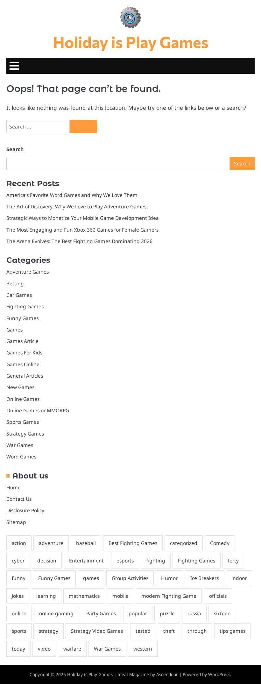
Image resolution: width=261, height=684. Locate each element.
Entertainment (86, 560)
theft (169, 630)
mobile (120, 595)
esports (125, 560)
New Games (20, 387)
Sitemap (16, 522)
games (91, 578)
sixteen (222, 613)
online (19, 613)
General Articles (24, 375)
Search (15, 149)
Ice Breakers (204, 578)
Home (13, 487)
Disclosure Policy (25, 510)
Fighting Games (25, 306)
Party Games (101, 613)
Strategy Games (25, 433)
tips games (232, 630)
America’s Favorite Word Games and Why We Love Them (72, 195)
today (18, 648)
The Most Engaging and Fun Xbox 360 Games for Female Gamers (82, 229)
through (197, 630)
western (142, 648)
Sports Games (22, 421)
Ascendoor (167, 674)
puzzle (167, 613)
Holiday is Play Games (130, 41)
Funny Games (22, 318)
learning (46, 595)
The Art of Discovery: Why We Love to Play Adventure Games (76, 206)
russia (194, 613)
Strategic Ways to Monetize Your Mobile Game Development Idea (82, 217)
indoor (239, 578)
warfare (72, 648)
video (44, 648)
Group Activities (130, 578)
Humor (169, 578)
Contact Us (19, 498)
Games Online (22, 364)
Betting (15, 283)
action (19, 543)
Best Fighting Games (133, 543)
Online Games (22, 398)
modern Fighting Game (168, 595)
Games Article (22, 341)
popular (138, 613)
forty (233, 560)
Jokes (18, 595)
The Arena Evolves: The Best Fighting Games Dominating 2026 (79, 241)
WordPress (219, 674)
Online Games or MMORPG (37, 410)
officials (218, 595)
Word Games (21, 456)
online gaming (56, 613)
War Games (19, 445)
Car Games (19, 294)
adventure (51, 543)
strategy (48, 630)
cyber (18, 560)
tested (143, 630)
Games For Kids (24, 352)
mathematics (84, 595)
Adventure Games (27, 271)
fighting (155, 560)
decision (46, 560)
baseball (86, 543)
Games (14, 329)
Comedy (219, 543)
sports (19, 630)
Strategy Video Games (97, 630)
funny (18, 578)
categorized (183, 543)
